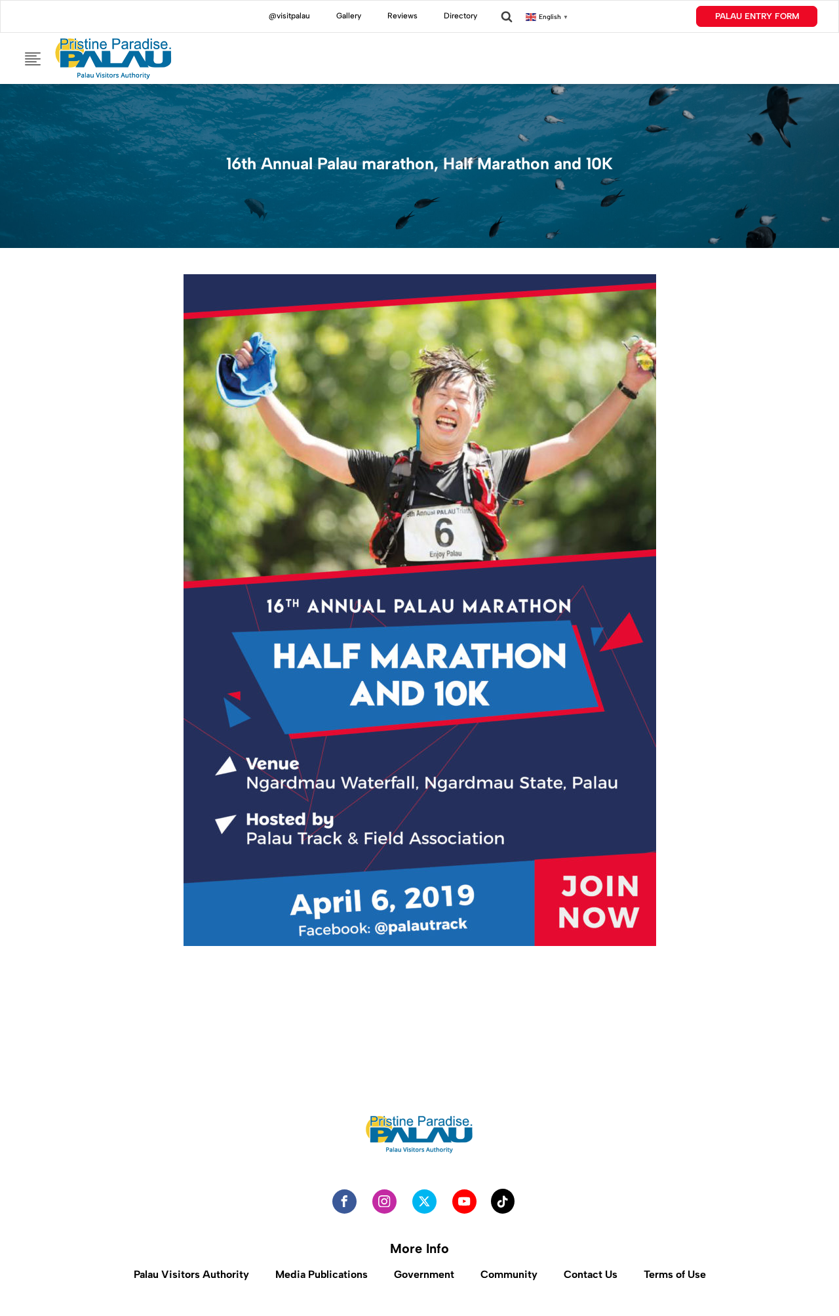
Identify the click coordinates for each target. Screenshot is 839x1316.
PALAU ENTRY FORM (757, 16)
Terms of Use (675, 1274)
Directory (460, 15)
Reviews (402, 15)
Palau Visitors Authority (191, 1274)
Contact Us (590, 1274)
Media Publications (321, 1274)
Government (424, 1274)
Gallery (348, 15)
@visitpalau (289, 15)
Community (508, 1274)
